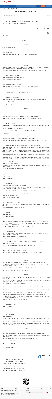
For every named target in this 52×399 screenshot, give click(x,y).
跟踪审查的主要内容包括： (6, 176)
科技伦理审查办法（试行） (26, 40)
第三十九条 (4, 270)
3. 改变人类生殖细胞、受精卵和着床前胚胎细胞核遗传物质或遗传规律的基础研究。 (14, 363)
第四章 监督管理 (26, 274)
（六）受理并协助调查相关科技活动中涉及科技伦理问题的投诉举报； (12, 84)
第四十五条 (4, 292)
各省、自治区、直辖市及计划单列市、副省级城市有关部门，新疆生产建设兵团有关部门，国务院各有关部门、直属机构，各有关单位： (20, 21)
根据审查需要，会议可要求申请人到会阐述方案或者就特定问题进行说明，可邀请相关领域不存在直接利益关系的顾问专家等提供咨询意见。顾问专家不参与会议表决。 (25, 140)
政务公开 (9, 8)
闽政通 (31, 392)
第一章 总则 (26, 44)
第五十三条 (4, 335)
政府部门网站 (15, 388)
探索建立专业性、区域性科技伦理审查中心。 (8, 72)
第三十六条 (4, 264)
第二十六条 (4, 223)
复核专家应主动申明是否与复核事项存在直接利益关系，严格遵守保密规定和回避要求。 (14, 236)
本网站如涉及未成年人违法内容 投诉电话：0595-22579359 (8, 394)
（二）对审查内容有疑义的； (6, 212)
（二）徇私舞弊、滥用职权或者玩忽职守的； (8, 314)
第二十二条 (4, 195)
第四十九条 (4, 318)
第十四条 (4, 138)
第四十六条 (4, 294)
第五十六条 (4, 343)
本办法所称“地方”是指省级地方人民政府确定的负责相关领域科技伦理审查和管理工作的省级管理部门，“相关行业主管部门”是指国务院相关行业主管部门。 (23, 333)
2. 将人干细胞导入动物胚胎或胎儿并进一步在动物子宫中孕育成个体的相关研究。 (13, 361)
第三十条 (4, 245)
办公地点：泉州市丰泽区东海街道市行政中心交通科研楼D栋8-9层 (8, 393)
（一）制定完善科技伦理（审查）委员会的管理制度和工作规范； (11, 75)
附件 (2, 352)
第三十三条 (4, 252)
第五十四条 (4, 338)
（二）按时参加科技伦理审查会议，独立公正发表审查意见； (11, 97)
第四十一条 (4, 280)
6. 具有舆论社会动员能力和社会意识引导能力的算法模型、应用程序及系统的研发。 (14, 368)
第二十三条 (4, 204)
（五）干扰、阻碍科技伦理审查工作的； (8, 306)
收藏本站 (16, 390)
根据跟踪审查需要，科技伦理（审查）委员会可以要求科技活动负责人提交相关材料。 (14, 185)
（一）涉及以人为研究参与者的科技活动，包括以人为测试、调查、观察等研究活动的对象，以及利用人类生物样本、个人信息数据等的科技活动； (22, 50)
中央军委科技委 (45, 32)
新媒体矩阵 (27, 390)
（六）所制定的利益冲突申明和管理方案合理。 (9, 161)
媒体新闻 (28, 388)
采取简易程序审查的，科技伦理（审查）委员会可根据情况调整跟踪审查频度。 (13, 207)
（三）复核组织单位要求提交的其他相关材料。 (9, 231)
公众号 (39, 392)
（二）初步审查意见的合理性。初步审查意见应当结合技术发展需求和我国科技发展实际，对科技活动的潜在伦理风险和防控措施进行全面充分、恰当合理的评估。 (24, 241)
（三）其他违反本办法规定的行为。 (7, 316)
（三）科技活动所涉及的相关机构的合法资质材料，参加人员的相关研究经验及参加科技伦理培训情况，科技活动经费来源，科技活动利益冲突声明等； (23, 118)
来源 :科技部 (3, 15)
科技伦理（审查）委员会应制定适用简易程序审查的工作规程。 (11, 202)
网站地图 (7, 390)
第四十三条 (4, 286)
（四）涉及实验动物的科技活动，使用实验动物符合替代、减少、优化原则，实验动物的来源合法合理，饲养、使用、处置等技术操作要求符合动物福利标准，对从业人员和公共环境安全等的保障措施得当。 (26, 155)
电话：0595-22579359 (19, 393)
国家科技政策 (15, 8)
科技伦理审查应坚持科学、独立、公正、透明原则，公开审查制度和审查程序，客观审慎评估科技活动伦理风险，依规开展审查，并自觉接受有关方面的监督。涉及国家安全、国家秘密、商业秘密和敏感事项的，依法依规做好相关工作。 (26, 61)
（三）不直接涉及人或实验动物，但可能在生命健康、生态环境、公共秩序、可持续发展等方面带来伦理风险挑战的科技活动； (19, 54)
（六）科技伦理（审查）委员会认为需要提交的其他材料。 (10, 123)
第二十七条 (4, 226)
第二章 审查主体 (26, 65)
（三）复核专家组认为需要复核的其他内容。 (8, 243)
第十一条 (4, 128)
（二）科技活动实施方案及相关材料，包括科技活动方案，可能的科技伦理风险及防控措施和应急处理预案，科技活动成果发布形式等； (21, 116)
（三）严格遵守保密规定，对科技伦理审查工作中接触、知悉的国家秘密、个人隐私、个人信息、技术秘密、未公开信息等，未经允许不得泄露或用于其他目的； (24, 99)
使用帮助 (5, 390)
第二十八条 (4, 233)
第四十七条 (4, 296)
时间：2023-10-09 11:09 (9, 15)
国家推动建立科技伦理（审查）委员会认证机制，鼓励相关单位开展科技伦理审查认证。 (14, 283)
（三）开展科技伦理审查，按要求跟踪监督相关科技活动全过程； (11, 79)
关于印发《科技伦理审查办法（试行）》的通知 (26, 11)
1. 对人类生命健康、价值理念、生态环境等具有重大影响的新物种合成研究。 (13, 359)
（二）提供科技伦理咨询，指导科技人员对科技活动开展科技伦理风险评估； (13, 77)
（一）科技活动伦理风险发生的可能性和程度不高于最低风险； (11, 197)
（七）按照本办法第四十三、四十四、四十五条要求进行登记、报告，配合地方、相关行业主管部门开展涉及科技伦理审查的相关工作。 (21, 86)
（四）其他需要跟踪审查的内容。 (7, 183)
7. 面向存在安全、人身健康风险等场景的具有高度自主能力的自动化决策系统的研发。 (14, 370)
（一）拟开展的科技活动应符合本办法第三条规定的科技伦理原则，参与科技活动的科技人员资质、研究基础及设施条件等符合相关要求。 (21, 145)
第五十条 (4, 321)
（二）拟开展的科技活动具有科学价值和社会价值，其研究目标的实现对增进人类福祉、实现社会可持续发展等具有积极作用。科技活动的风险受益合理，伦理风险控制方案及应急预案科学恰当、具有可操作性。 (26, 148)
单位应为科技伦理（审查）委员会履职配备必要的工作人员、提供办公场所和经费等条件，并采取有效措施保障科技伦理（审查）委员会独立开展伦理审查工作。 (24, 70)
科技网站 (2, 388)
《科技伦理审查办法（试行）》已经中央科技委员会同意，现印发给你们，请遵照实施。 (14, 23)
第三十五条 (4, 262)
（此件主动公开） (5, 35)
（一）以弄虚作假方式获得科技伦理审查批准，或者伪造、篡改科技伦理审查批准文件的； (14, 299)
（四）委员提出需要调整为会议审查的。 (8, 216)
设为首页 (13, 390)
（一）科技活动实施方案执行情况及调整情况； (9, 178)
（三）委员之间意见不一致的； (7, 214)
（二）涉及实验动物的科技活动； (7, 52)
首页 (6, 8)
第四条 (4, 67)
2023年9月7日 (45, 33)
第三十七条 (4, 267)
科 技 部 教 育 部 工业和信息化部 (43, 28)
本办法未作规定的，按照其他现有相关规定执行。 (9, 340)
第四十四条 (4, 289)
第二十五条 (4, 221)
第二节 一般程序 (26, 136)
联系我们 (10, 390)
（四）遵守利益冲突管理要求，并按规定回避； (9, 101)
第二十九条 (4, 238)
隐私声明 (2, 390)
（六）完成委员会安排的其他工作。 (7, 104)
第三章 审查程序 (26, 108)
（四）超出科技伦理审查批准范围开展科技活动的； (9, 304)
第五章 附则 (26, 328)
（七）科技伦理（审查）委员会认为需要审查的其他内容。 (10, 163)
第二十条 (4, 187)
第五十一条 (4, 323)
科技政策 (11, 8)
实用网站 (41, 388)
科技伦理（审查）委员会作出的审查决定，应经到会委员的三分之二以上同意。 (13, 168)
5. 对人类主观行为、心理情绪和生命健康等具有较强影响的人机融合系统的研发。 (13, 366)
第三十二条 (4, 250)
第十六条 (4, 165)
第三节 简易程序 (26, 193)
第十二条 (4, 130)
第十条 (4, 125)
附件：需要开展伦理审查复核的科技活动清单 (8, 347)
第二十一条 (4, 190)
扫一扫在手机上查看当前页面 (26, 378)
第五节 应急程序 (26, 260)
